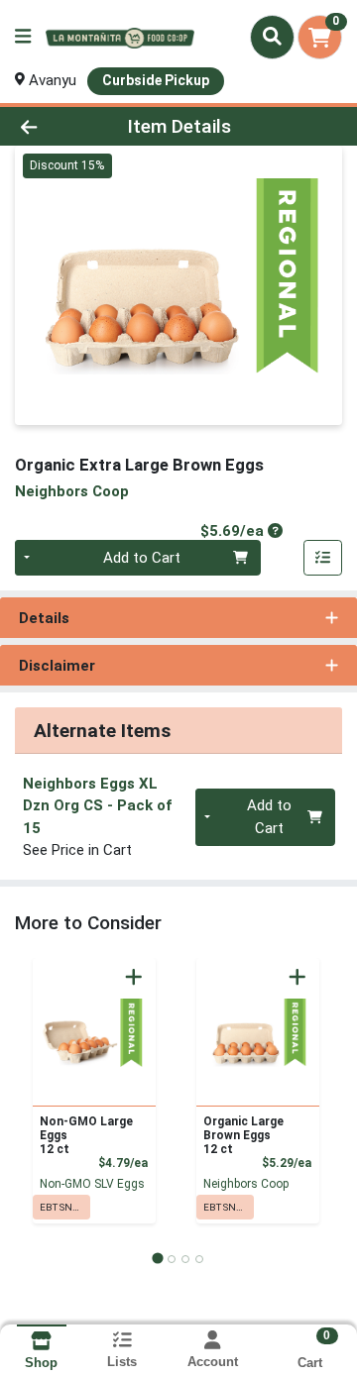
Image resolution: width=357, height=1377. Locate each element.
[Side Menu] (23, 37)
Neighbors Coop (246, 1184)
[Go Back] (56, 126)
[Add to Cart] (134, 977)
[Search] (272, 37)
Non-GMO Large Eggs (86, 1135)
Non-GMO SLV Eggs (92, 1184)
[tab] (157, 1258)
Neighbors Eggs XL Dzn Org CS (97, 806)
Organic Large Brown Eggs (243, 1135)
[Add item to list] (323, 558)
